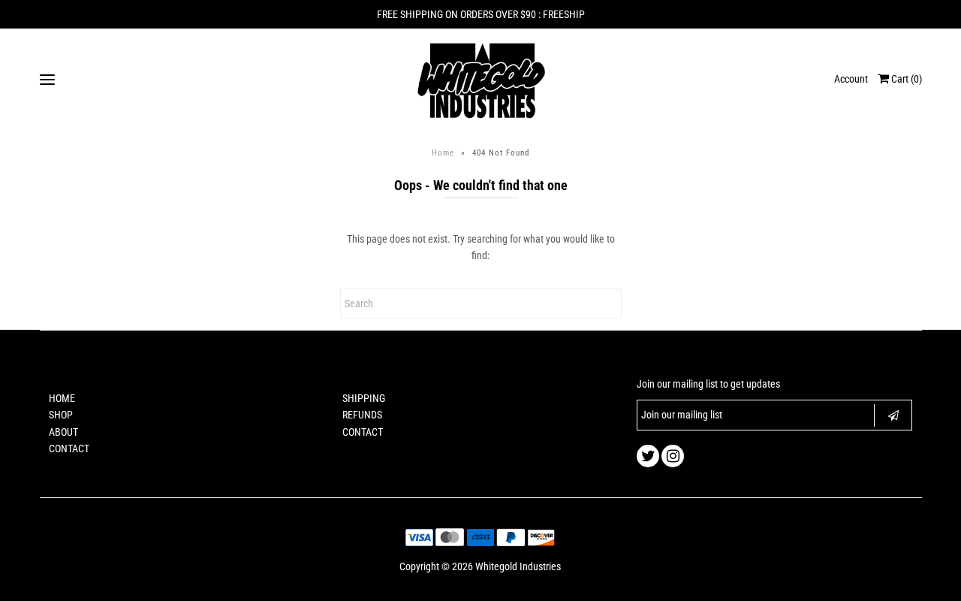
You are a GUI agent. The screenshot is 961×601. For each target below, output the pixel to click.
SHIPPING (363, 398)
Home (443, 153)
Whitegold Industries (518, 566)
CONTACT (69, 448)
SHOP (61, 415)
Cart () (905, 79)
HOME (62, 398)
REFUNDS (362, 415)
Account (851, 79)
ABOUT (63, 432)
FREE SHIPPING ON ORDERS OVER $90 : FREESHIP (481, 14)
